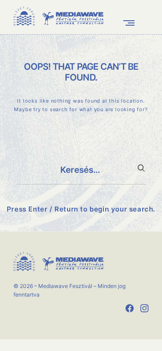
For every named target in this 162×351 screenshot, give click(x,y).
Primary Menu (131, 23)
